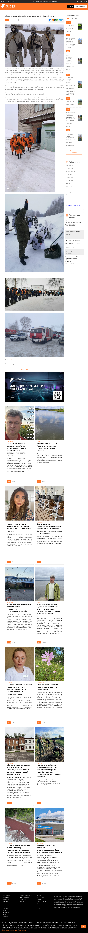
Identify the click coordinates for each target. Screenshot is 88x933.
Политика (69, 174)
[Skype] (60, 20)
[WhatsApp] (57, 20)
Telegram (22, 903)
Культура (69, 192)
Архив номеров (41, 901)
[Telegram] (86, 1)
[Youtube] (83, 1)
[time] (68, 18)
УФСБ (10, 359)
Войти (71, 6)
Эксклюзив (69, 177)
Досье (68, 183)
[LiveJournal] (55, 20)
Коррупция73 (70, 171)
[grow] (72, 18)
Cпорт (68, 189)
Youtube (22, 901)
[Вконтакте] (81, 1)
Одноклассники (24, 897)
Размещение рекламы (43, 903)
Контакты (39, 906)
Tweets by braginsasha (73, 205)
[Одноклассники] (78, 1)
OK (83, 926)
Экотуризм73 (70, 186)
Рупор (38, 908)
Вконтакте (23, 899)
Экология (69, 195)
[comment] (76, 18)
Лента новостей (72, 15)
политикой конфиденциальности (14, 930)
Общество (69, 168)
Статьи (39, 899)
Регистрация (80, 6)
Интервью (69, 180)
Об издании (40, 897)
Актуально (69, 165)
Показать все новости (74, 151)
